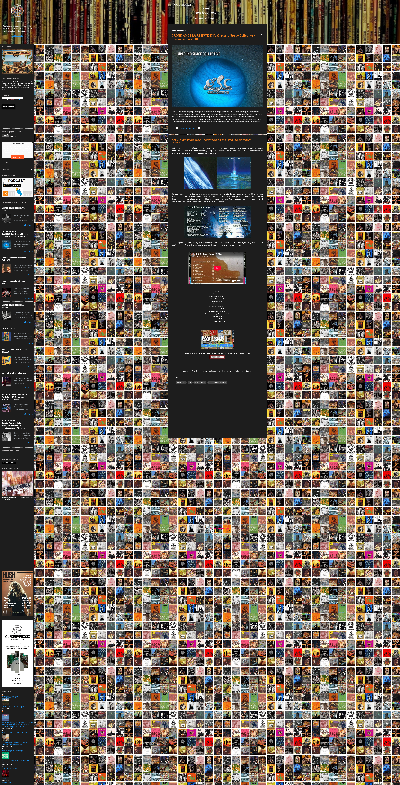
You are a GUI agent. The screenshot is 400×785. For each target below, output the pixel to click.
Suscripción (17, 157)
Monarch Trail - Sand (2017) (14, 373)
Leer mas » (28, 225)
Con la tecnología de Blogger (218, 529)
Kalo (190, 382)
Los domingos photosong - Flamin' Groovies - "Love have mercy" (14, 744)
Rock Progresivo (200, 382)
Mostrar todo (6, 782)
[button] (261, 35)
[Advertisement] (217, 453)
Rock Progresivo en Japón (217, 382)
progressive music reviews (12, 713)
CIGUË (4, 778)
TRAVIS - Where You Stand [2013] (14, 707)
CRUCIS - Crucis (8, 328)
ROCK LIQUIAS (182, 5)
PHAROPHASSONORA (10, 697)
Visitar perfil (17, 35)
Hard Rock (201, 13)
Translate (17, 100)
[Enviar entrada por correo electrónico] (199, 129)
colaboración (181, 382)
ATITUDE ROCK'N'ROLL (10, 769)
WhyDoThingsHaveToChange (12, 751)
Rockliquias (17, 21)
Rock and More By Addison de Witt (14, 733)
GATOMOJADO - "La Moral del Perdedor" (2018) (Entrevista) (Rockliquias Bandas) (15, 396)
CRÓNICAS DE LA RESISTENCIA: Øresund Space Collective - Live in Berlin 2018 (15, 234)
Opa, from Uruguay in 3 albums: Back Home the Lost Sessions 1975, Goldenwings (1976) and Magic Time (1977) (17, 725)
